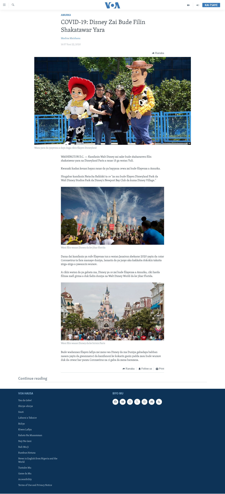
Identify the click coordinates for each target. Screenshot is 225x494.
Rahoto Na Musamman (30, 435)
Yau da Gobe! (25, 400)
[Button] (158, 53)
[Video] (188, 5)
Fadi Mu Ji (23, 447)
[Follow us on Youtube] (123, 402)
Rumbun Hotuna (27, 453)
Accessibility (25, 479)
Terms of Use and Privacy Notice (35, 485)
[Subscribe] (152, 402)
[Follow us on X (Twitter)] (137, 402)
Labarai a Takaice (27, 418)
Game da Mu (24, 473)
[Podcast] (144, 402)
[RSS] (159, 402)
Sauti (21, 412)
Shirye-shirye (25, 406)
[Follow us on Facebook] (115, 402)
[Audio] (197, 5)
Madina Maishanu (70, 38)
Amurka (66, 15)
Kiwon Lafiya (25, 429)
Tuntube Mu (24, 468)
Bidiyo (21, 424)
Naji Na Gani (25, 441)
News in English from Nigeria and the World (37, 460)
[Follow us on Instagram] (130, 402)
